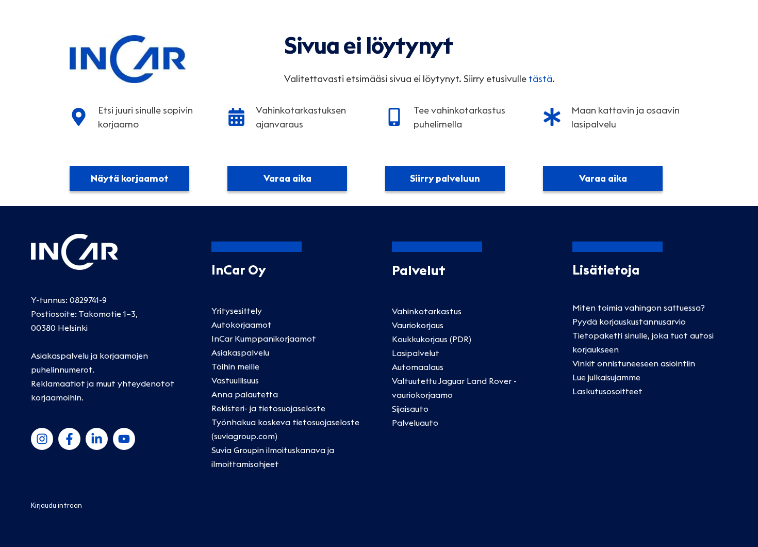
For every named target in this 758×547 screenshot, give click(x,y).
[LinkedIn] (97, 439)
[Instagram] (42, 439)
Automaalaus (417, 367)
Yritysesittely (236, 310)
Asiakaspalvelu (240, 352)
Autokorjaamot (241, 324)
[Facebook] (69, 439)
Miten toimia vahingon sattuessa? (638, 307)
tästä (540, 79)
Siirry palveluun (445, 178)
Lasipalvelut (415, 353)
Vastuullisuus (235, 380)
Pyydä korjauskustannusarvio (629, 321)
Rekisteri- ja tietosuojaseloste (268, 408)
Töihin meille (235, 366)
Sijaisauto (410, 409)
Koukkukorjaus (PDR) (431, 339)
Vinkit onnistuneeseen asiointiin (633, 363)
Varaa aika (287, 178)
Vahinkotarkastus (427, 311)
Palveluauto (415, 422)
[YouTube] (124, 439)
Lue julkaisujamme (606, 377)
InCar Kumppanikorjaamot (263, 338)
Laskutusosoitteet (607, 391)
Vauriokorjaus (417, 325)
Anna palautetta (244, 394)
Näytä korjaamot (130, 178)
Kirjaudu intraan (56, 505)
